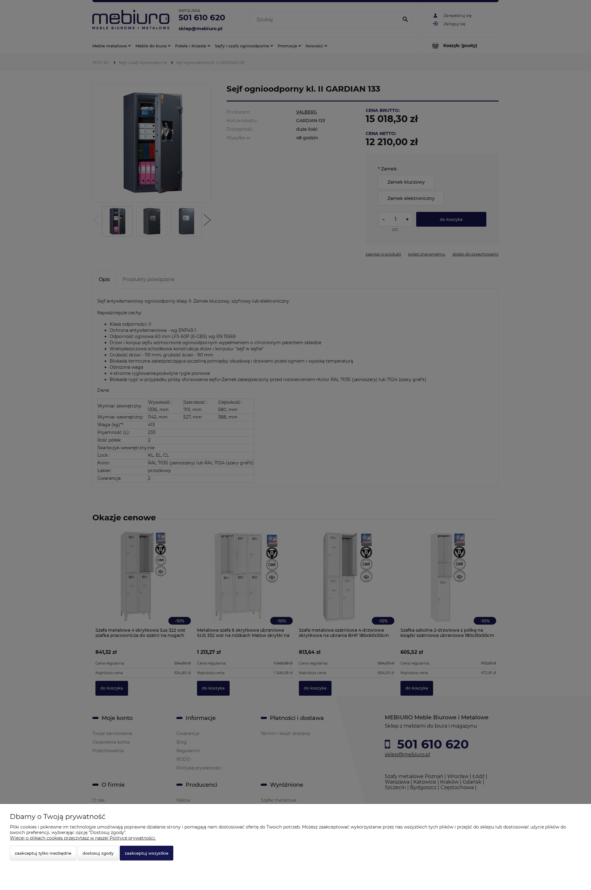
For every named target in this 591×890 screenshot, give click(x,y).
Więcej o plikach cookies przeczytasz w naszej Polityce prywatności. (83, 838)
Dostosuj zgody (98, 853)
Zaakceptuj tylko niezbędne (43, 853)
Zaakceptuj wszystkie (146, 853)
